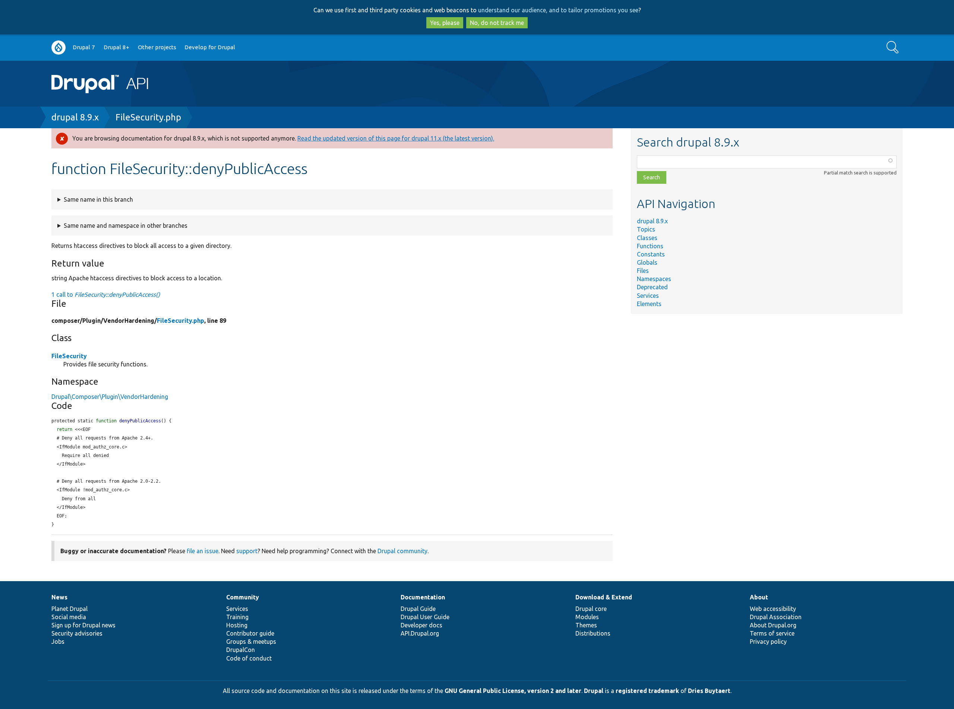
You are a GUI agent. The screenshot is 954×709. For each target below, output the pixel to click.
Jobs (57, 641)
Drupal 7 (84, 47)
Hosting (236, 625)
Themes (586, 625)
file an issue (202, 551)
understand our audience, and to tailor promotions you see (558, 10)
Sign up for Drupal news (83, 625)
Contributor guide (250, 633)
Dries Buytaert (709, 690)
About (759, 597)
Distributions (592, 633)
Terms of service (772, 633)
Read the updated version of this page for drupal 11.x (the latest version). (395, 138)
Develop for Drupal (209, 47)
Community (242, 597)
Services (648, 295)
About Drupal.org (773, 625)
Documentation (423, 597)
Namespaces (654, 278)
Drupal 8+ (116, 47)
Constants (651, 254)
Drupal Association (776, 617)
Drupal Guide (418, 608)
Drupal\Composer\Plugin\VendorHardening (109, 396)
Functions (650, 246)
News (59, 597)
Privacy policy (768, 641)
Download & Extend (603, 597)
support (247, 551)
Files (643, 270)
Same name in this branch (98, 199)
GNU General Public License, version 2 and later (513, 690)
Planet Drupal (69, 608)
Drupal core (591, 608)
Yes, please (444, 22)
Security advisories (76, 633)
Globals (647, 262)
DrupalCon (240, 649)
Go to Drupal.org (58, 47)
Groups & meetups (251, 641)
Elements (649, 303)
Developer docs (421, 625)
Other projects (157, 47)
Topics (646, 229)
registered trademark (647, 690)
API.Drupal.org (420, 633)
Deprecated (652, 287)
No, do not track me (497, 22)
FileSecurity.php (148, 117)
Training (237, 617)
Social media (68, 617)
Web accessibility (773, 608)
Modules (587, 617)
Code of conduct (249, 658)
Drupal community (402, 551)
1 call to (105, 294)
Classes (647, 237)
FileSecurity (69, 356)
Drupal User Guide (425, 617)
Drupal (593, 690)
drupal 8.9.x (75, 117)
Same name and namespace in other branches (125, 225)
